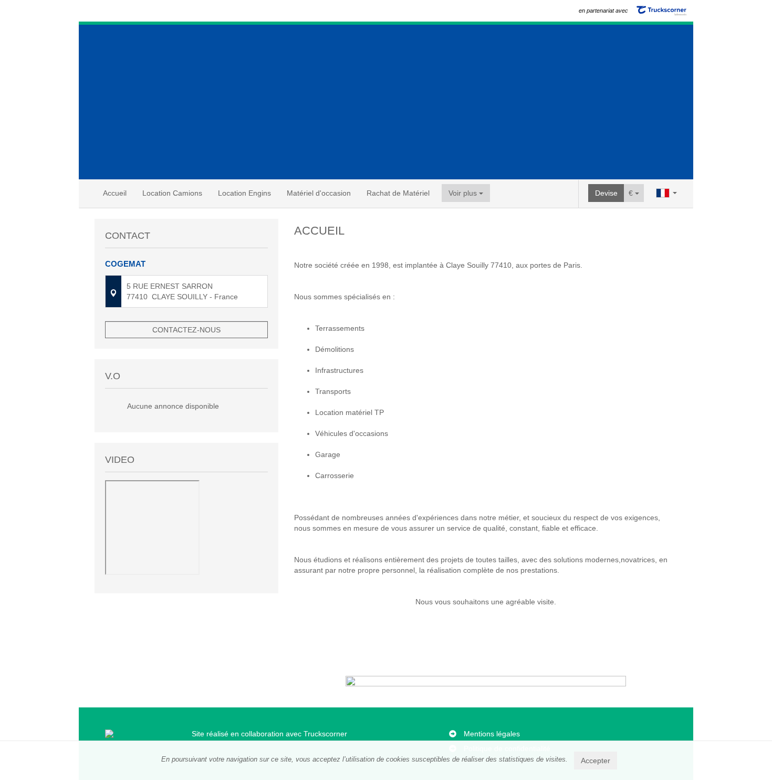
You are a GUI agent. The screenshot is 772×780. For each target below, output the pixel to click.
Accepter (595, 760)
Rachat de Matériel (398, 193)
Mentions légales (492, 734)
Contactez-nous (186, 330)
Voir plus (463, 193)
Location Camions (172, 193)
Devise (606, 193)
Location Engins (244, 193)
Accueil (115, 193)
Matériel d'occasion (319, 193)
